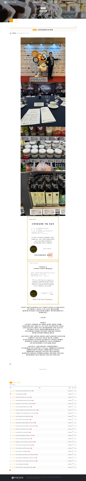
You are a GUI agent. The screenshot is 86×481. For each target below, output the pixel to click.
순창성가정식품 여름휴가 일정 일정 (21, 464)
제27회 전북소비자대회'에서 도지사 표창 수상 (23, 397)
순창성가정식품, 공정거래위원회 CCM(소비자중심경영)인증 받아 (26, 454)
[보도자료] (13, 390)
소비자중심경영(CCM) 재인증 (20, 394)
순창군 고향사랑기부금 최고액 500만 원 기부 (23, 419)
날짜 (75, 387)
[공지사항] (13, 419)
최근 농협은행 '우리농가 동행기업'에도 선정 (23, 432)
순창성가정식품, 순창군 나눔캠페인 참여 (22, 451)
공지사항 (16, 20)
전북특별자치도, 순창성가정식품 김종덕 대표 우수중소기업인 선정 (26, 413)
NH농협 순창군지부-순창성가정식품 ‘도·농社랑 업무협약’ (25, 403)
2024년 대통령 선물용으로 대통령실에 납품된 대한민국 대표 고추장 (27, 410)
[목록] (76, 27)
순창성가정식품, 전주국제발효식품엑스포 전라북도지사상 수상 (26, 457)
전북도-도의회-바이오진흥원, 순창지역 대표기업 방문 (24, 445)
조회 (73, 387)
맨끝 (13, 470)
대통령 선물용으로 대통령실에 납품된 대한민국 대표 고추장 (25, 422)
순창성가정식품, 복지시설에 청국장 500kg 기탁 (23, 448)
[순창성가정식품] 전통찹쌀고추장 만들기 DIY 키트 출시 (24, 435)
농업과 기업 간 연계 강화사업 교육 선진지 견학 (23, 429)
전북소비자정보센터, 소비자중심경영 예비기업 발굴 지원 (25, 467)
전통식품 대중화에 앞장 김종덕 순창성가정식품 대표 (24, 400)
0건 (17, 33)
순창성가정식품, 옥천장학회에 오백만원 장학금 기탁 (24, 390)
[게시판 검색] (76, 385)
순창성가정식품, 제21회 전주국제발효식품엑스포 (24, 416)
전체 (11, 382)
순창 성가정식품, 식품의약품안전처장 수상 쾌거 (23, 406)
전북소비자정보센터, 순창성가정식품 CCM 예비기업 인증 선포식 (26, 461)
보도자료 (19, 382)
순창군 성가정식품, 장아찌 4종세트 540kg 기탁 (23, 438)
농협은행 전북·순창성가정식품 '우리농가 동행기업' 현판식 (25, 441)
